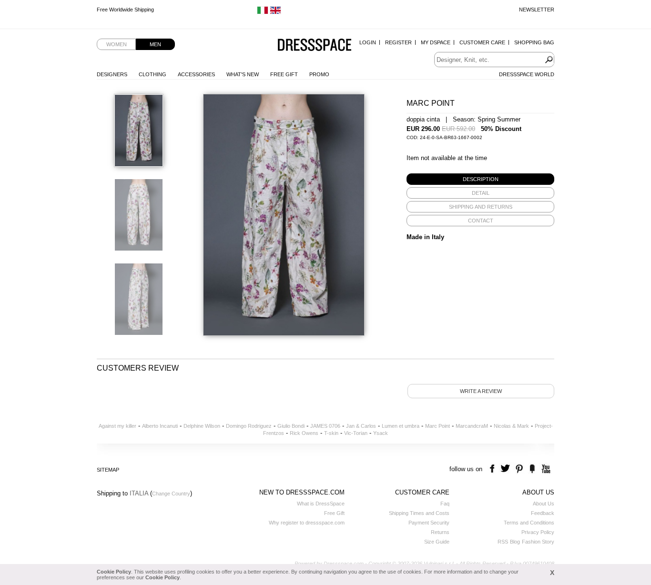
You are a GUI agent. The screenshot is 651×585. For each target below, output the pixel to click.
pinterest (519, 469)
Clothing (152, 74)
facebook (493, 469)
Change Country (171, 493)
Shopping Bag (534, 42)
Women (116, 44)
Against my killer (117, 426)
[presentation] (480, 179)
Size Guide (436, 542)
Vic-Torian (355, 433)
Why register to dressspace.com (307, 522)
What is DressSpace (321, 503)
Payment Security (428, 522)
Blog (515, 542)
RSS (503, 542)
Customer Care (482, 42)
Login (367, 42)
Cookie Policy (114, 572)
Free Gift (284, 74)
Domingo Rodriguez (249, 426)
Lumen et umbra (400, 426)
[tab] (480, 179)
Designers (112, 74)
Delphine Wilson (201, 426)
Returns (440, 532)
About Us (543, 503)
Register (398, 42)
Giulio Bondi (291, 426)
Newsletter (536, 9)
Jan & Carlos (361, 426)
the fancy (532, 469)
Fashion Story (538, 542)
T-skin (331, 433)
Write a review (481, 391)
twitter (506, 469)
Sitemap (108, 470)
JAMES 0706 (325, 426)
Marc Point (437, 426)
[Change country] (262, 12)
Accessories (196, 74)
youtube (545, 469)
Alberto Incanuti (160, 426)
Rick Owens (304, 433)
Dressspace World (526, 74)
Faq (444, 503)
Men (155, 44)
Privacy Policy (537, 532)
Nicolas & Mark (511, 426)
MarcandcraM (472, 426)
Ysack (380, 433)
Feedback (542, 513)
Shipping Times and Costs (419, 513)
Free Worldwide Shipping (125, 9)
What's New (242, 74)
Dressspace (314, 45)
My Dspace (435, 42)
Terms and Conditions (529, 522)
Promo (319, 74)
